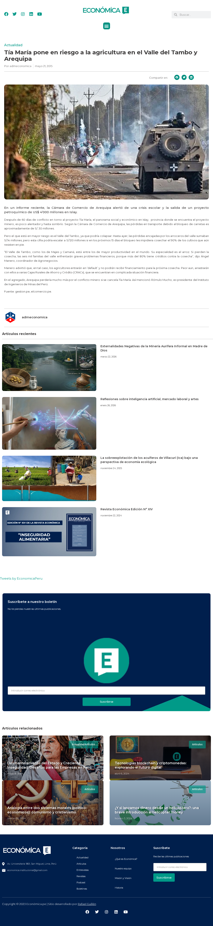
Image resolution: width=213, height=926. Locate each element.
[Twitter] (14, 14)
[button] (106, 25)
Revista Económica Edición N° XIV (126, 509)
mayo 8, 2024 (15, 773)
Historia (119, 887)
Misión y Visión (123, 878)
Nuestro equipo (123, 868)
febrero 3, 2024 (123, 818)
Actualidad (13, 45)
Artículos (81, 863)
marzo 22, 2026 (108, 356)
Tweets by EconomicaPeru (21, 578)
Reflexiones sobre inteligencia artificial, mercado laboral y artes (149, 399)
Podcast (81, 882)
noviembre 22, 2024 (111, 515)
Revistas (81, 876)
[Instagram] (23, 14)
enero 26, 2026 (108, 405)
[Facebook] (6, 14)
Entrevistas (83, 870)
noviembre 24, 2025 (111, 468)
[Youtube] (39, 14)
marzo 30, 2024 (16, 818)
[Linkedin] (31, 14)
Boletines (82, 888)
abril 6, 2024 (122, 773)
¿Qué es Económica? (126, 859)
